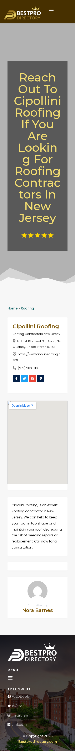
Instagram (19, 715)
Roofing (27, 308)
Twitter (17, 706)
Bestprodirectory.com (37, 742)
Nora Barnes (37, 610)
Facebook (20, 697)
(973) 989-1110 (28, 368)
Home (13, 308)
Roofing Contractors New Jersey (36, 334)
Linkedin (18, 725)
